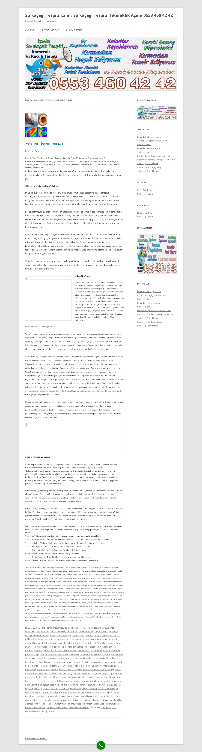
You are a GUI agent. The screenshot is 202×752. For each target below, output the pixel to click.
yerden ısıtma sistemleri (57, 707)
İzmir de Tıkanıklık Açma (148, 148)
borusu (89, 635)
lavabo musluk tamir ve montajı (95, 665)
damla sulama (89, 639)
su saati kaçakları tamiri (70, 688)
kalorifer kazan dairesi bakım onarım (60, 650)
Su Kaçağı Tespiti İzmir (147, 163)
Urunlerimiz (58, 703)
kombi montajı (32, 665)
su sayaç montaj (89, 688)
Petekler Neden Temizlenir (46, 143)
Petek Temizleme (50, 30)
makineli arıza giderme (47, 669)
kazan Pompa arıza (73, 658)
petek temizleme (33, 677)
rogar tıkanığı (86, 681)
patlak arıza (116, 673)
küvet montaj (54, 665)
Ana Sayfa (30, 30)
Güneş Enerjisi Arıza (106, 643)
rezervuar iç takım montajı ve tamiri (62, 681)
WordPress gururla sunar (36, 738)
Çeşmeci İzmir (64, 639)
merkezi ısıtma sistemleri (70, 669)
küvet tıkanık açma (71, 665)
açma (49, 627)
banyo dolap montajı (83, 631)
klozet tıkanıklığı (39, 662)
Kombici (44, 665)
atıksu (104, 627)
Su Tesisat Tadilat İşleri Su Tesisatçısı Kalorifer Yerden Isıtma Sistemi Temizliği (74, 692)
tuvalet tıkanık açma (43, 703)
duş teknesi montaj (72, 643)
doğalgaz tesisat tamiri (52, 643)
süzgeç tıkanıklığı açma (83, 696)
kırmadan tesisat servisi (94, 658)
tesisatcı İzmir (78, 700)
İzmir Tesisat (102, 646)
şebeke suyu (99, 681)
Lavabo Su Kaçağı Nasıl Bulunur (152, 140)
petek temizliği (48, 677)
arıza (55, 627)
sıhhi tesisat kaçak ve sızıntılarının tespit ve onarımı (62, 684)
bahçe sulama (42, 631)
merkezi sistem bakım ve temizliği (98, 669)
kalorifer (38, 650)
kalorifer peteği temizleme (89, 650)
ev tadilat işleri (89, 643)
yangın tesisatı (92, 703)
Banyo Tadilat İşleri (102, 631)
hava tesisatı (45, 646)
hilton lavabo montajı (62, 646)
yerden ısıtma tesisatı (79, 707)
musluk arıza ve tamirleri (36, 673)
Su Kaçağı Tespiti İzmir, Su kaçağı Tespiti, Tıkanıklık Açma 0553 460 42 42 (99, 15)
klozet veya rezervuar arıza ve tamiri (99, 662)
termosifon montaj (50, 700)
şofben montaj (103, 684)
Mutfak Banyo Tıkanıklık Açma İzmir (154, 155)
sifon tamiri (111, 681)
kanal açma (85, 654)
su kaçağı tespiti (50, 688)
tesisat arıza (65, 700)
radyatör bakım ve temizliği (98, 677)
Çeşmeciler (77, 639)
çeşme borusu (50, 639)
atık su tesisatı (94, 627)
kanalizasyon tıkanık (100, 654)
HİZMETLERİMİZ (32, 627)
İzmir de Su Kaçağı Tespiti (149, 136)
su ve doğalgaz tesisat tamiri (45, 696)
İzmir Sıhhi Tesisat (86, 646)
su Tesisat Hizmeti (106, 688)
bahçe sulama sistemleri (61, 631)
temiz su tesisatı (102, 696)
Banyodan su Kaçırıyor (60, 635)
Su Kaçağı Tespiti (74, 30)
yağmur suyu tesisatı (75, 703)
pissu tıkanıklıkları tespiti (73, 677)
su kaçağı (38, 688)
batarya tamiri (78, 635)
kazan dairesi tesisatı (54, 658)
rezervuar (40, 681)
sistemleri (90, 684)
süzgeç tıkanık (65, 696)
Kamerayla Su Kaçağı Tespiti (150, 167)
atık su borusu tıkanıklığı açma (72, 627)
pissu (58, 677)
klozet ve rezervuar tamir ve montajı (64, 662)
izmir (75, 646)
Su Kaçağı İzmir (144, 152)
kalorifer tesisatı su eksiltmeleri (54, 654)
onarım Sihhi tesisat (101, 673)
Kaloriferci (74, 654)
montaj (118, 669)
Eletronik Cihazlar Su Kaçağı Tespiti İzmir (156, 159)
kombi (120, 662)
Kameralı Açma (144, 144)
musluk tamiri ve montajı (60, 673)
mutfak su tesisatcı (82, 673)
